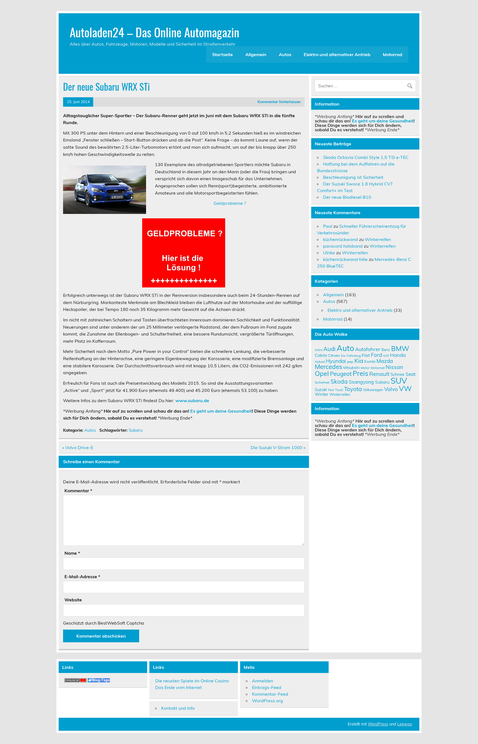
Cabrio (321, 355)
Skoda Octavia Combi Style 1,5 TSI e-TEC (366, 157)
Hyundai (336, 361)
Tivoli (339, 390)
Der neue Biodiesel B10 (347, 197)
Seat (410, 374)
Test (331, 390)
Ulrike (329, 252)
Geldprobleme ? (230, 203)
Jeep (350, 362)
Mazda (384, 361)
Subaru (136, 430)
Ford (376, 355)
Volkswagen (373, 389)
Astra (318, 350)
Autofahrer (367, 349)
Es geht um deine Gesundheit (221, 411)
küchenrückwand (340, 239)
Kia (358, 360)
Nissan (394, 366)
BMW (400, 348)
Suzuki (321, 389)
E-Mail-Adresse (82, 576)
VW (405, 388)
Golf (386, 356)
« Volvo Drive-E (77, 447)
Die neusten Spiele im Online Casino (192, 680)
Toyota (353, 388)
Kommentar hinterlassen (279, 101)
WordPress (378, 724)
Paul (327, 226)
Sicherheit (322, 382)
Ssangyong (361, 382)
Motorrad (392, 54)
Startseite (222, 54)
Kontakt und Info (178, 708)
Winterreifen (378, 239)
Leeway (404, 724)
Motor (365, 368)
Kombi (369, 361)
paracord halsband (343, 246)
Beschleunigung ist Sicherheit (353, 177)
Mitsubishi (351, 367)
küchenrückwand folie (345, 259)
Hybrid (320, 362)
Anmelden (262, 680)
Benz (385, 349)
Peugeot (341, 373)
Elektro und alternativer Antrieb (337, 54)
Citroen (334, 355)
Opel (322, 373)
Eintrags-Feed (266, 687)
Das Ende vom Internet (178, 687)
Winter (321, 394)
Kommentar (78, 490)
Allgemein (255, 54)
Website (73, 600)
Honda (398, 355)
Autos (285, 54)
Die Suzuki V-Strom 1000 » (278, 447)
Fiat (366, 355)
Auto (345, 348)
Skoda (339, 381)
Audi (329, 348)
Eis (343, 355)
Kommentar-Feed (270, 694)
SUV (399, 381)
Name (72, 553)
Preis (360, 373)
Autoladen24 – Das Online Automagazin (154, 32)
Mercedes (328, 367)
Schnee (397, 374)
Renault (379, 373)
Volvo (391, 389)
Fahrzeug (354, 355)
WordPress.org (267, 700)
